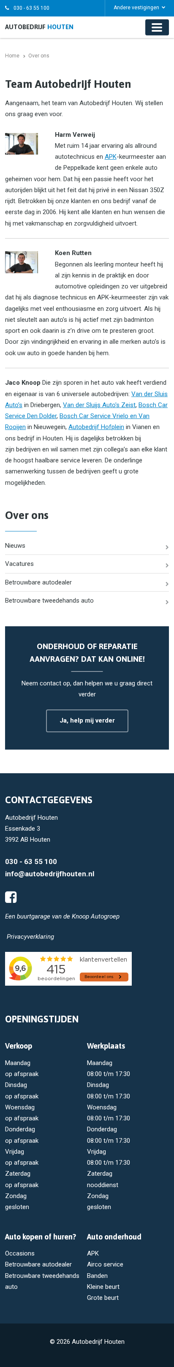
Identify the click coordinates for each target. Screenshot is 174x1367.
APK (111, 156)
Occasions (20, 1253)
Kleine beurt (103, 1287)
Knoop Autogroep (96, 916)
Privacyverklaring (30, 936)
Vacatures (19, 564)
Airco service (105, 1264)
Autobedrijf (39, 26)
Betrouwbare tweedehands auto (49, 600)
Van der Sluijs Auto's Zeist (99, 405)
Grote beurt (103, 1298)
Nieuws (15, 545)
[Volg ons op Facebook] (10, 897)
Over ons (27, 515)
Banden (97, 1276)
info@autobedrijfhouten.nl (49, 874)
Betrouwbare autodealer (38, 582)
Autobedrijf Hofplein (96, 427)
